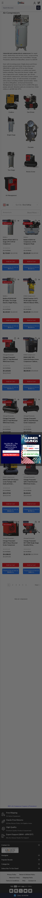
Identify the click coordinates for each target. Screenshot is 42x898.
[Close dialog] (40, 436)
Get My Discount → (11, 455)
